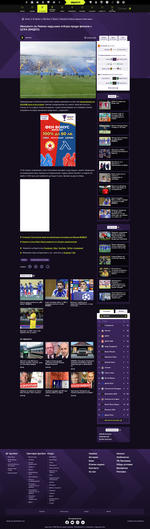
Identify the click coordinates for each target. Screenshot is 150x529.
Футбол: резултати (105, 439)
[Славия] (96, 2)
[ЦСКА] (37, 2)
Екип (91, 461)
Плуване (52, 490)
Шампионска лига (113, 55)
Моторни (52, 485)
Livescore (92, 11)
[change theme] (129, 8)
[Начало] (23, 19)
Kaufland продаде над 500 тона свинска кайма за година (56, 391)
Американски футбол (54, 499)
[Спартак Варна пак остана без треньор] (113, 260)
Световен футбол (52, 10)
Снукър (52, 493)
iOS (73, 253)
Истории (82, 11)
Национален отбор (12, 469)
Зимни (51, 482)
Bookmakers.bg (104, 436)
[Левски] (32, 2)
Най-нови (112, 96)
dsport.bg (28, 37)
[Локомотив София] (123, 2)
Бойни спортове (55, 488)
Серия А (31, 467)
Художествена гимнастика (54, 478)
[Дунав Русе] (112, 2)
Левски (55, 19)
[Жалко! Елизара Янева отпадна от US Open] (113, 129)
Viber (55, 248)
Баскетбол (53, 460)
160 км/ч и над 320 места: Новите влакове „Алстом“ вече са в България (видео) (31, 362)
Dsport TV (102, 11)
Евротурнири (12, 473)
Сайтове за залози (105, 434)
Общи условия (125, 464)
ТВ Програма (112, 10)
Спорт (62, 11)
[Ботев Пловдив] (54, 2)
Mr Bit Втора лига (111, 74)
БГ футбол (42, 11)
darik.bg (48, 367)
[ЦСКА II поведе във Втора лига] (113, 105)
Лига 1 (31, 469)
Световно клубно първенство (33, 497)
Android (67, 253)
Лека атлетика (54, 468)
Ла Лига (107, 46)
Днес (113, 38)
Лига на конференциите (34, 480)
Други (31, 502)
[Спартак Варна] (90, 2)
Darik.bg (42, 511)
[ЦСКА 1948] (43, 2)
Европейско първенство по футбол (34, 491)
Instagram (78, 248)
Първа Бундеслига (33, 463)
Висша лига (33, 457)
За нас (92, 471)
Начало (22, 11)
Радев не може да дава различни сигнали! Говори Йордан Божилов (54, 362)
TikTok (69, 248)
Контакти (94, 468)
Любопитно (72, 11)
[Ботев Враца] (107, 2)
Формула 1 (53, 465)
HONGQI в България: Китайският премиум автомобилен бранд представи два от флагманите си (82, 363)
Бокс (51, 475)
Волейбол (52, 457)
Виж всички (112, 88)
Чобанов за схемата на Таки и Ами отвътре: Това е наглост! (30, 391)
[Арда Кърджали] (48, 2)
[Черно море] (101, 2)
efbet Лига (46, 19)
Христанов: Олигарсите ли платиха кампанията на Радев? (82, 391)
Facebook (48, 248)
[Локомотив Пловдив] (118, 2)
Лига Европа (33, 477)
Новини (32, 11)
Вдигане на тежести (53, 471)
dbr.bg (22, 367)
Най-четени (112, 227)
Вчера (103, 38)
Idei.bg (86, 511)
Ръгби (51, 503)
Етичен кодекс (97, 464)
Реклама (121, 471)
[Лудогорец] (26, 2)
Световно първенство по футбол (34, 485)
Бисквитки (122, 468)
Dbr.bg (109, 511)
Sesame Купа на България (39, 260)
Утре (122, 38)
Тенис (51, 462)
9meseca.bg (64, 511)
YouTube (62, 248)
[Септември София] (59, 2)
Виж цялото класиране (112, 420)
